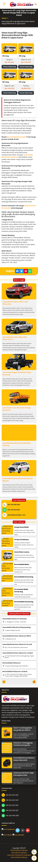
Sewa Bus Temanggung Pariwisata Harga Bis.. (22, 744)
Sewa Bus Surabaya (19, 853)
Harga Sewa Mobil (21, 527)
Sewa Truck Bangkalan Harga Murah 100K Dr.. (22, 729)
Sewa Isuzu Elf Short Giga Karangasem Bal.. (23, 774)
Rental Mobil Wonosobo (16, 137)
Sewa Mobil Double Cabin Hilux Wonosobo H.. (15, 338)
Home (4, 18)
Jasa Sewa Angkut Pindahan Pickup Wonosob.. (17, 373)
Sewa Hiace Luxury (21, 552)
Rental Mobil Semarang (23, 577)
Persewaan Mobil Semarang (21, 590)
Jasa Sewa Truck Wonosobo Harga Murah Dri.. (17, 409)
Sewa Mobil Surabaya (19, 857)
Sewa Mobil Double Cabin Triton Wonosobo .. (15, 303)
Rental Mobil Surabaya (19, 850)
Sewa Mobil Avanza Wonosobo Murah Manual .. (18, 479)
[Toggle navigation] (4, 4)
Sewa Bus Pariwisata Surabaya (19, 855)
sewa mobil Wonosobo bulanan (17, 156)
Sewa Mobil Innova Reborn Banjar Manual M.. (24, 759)
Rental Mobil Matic (21, 564)
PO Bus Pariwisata (21, 539)
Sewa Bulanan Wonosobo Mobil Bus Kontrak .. (17, 444)
